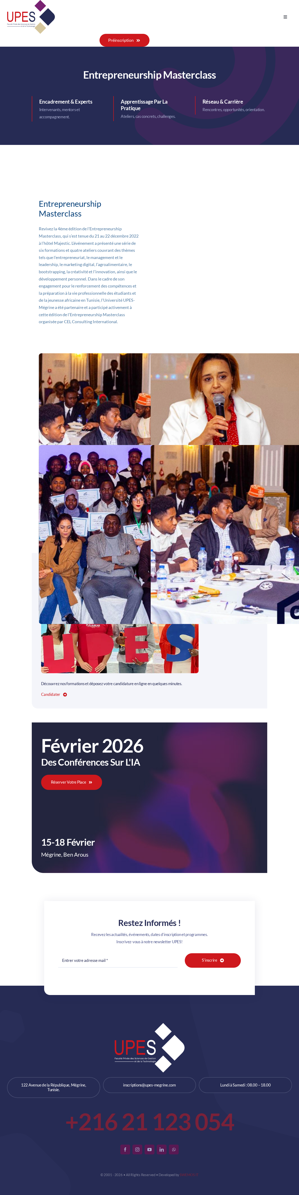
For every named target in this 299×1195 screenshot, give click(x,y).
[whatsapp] (174, 1149)
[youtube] (149, 1149)
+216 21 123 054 (149, 1121)
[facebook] (125, 1149)
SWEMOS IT (189, 1175)
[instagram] (137, 1149)
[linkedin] (162, 1149)
